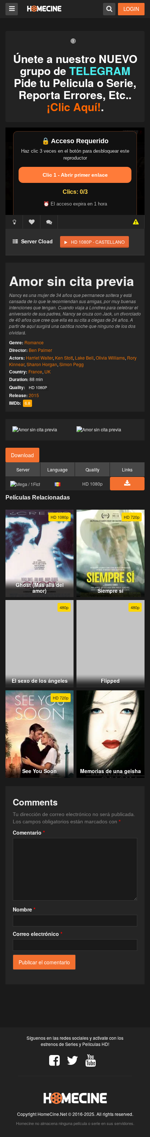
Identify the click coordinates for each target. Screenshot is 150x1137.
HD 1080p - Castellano (98, 242)
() (49, 222)
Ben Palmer (40, 350)
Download (22, 455)
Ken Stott (64, 357)
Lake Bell (84, 357)
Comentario (29, 832)
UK (47, 371)
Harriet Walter (39, 357)
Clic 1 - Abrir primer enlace (75, 175)
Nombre (24, 909)
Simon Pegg (71, 364)
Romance (34, 342)
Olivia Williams (110, 357)
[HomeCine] (44, 8)
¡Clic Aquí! (74, 106)
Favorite (31, 222)
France (35, 371)
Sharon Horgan (42, 364)
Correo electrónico (37, 933)
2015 (34, 395)
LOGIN (131, 8)
